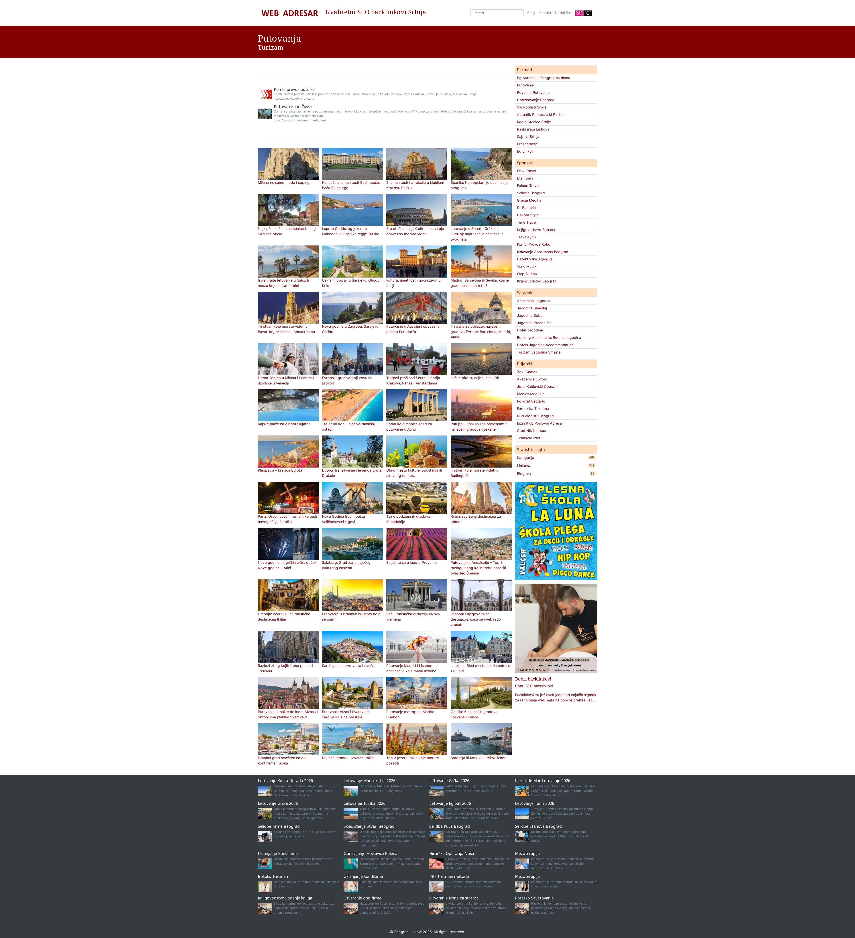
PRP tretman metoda (449, 876)
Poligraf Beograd (531, 401)
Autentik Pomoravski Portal (540, 114)
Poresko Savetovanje (534, 898)
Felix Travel (526, 171)
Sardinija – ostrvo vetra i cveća (348, 665)
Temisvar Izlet (528, 438)
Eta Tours (525, 178)
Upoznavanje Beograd (535, 100)
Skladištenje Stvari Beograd (369, 826)
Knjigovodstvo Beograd (537, 281)
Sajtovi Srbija (528, 136)
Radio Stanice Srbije (534, 122)
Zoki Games (527, 372)
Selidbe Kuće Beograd (449, 826)
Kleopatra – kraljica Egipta (280, 470)
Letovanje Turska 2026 (364, 803)
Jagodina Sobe (529, 315)
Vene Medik (527, 266)
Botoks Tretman (273, 876)
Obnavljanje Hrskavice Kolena (370, 853)
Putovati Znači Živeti (293, 106)
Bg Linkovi (526, 151)
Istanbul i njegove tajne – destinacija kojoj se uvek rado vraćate (476, 619)
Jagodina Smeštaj (532, 308)
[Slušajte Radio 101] (584, 13)
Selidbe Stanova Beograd (538, 826)
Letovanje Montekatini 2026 (369, 780)
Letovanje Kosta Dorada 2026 (285, 780)
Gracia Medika (529, 200)
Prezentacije (527, 144)
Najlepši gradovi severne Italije (348, 758)
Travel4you (526, 237)
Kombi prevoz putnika (294, 89)
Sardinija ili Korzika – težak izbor (478, 758)
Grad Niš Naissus (531, 430)
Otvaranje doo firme (362, 898)
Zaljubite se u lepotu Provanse (411, 562)
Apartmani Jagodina (534, 300)
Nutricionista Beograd (535, 416)
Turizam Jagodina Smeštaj (539, 352)
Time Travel (527, 222)
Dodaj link (563, 12)
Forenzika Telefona (533, 408)
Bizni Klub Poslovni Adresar (540, 423)
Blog (531, 12)
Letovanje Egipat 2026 (450, 803)
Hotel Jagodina (530, 330)
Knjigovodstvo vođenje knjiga (285, 898)
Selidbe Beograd (531, 193)
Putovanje (525, 85)
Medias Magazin (530, 394)
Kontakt (544, 12)
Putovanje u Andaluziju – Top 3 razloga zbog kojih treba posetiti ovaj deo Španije (478, 567)
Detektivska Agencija (535, 259)
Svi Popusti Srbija (532, 107)
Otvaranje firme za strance (454, 898)
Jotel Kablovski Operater (538, 386)
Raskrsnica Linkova (533, 129)
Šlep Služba (527, 274)
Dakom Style (528, 215)
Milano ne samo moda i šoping (283, 182)
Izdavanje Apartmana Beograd (542, 251)
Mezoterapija (527, 853)
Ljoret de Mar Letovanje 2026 (542, 780)
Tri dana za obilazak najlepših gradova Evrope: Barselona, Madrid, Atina (481, 331)
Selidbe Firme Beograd (279, 826)
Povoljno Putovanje (533, 92)
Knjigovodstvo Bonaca (536, 229)
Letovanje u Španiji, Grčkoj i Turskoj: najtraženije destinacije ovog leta (477, 233)
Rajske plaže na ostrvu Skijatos (284, 424)
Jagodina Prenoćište (534, 323)
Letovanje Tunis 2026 (534, 803)
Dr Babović (526, 207)
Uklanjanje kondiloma (363, 876)
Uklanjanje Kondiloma (278, 853)
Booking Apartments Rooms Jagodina (549, 337)
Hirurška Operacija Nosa (451, 853)
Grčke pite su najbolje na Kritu (476, 378)
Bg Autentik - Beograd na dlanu (543, 78)
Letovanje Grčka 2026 (449, 780)
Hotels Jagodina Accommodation (545, 345)
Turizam (270, 47)
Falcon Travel (528, 185)
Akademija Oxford (532, 379)
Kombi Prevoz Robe (533, 244)
